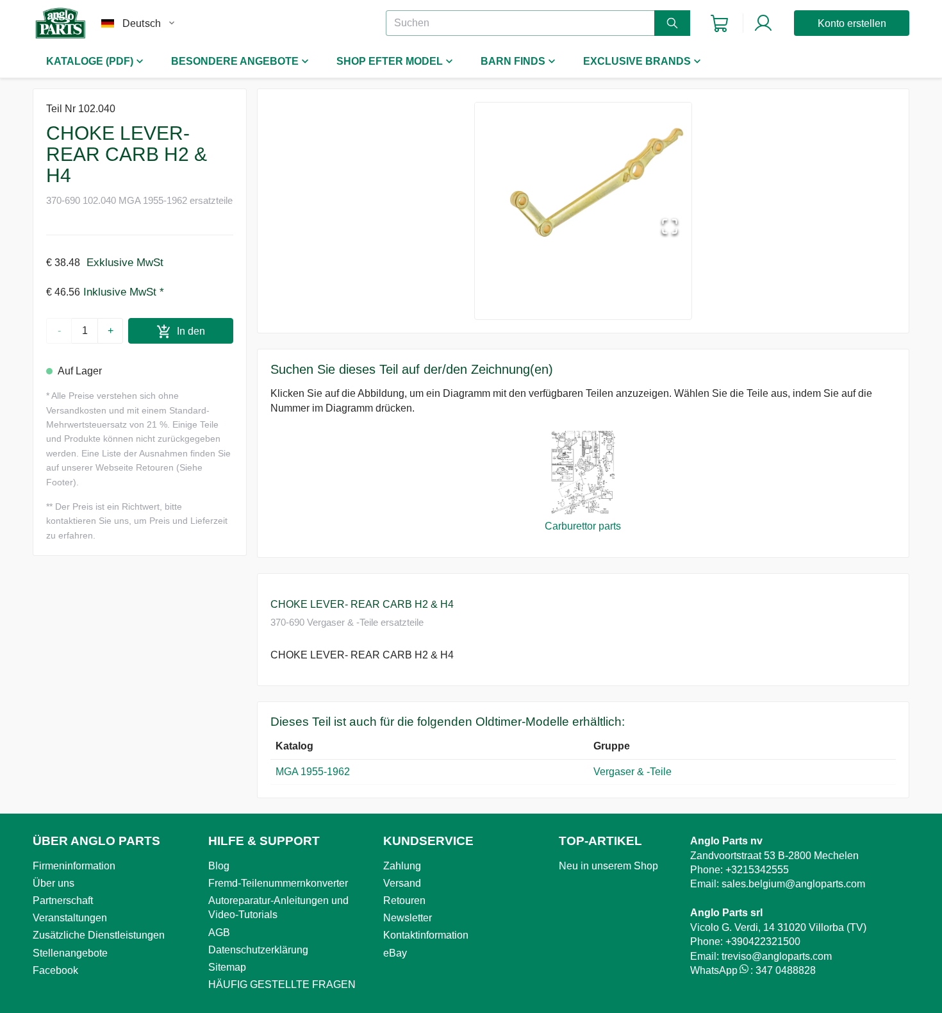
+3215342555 (757, 869)
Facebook (55, 970)
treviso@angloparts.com (777, 956)
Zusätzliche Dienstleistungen (99, 935)
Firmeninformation (74, 865)
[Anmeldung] (763, 23)
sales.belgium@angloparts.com (793, 883)
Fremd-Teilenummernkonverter (278, 883)
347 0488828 (786, 970)
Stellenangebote (70, 953)
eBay (395, 953)
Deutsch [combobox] (141, 23)
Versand (402, 883)
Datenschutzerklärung (258, 949)
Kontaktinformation (425, 935)
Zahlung (402, 865)
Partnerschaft (63, 900)
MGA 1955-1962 (313, 771)
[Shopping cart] (719, 23)
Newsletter (407, 917)
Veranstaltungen (70, 917)
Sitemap (227, 967)
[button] (583, 176)
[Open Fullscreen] (669, 227)
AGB (219, 932)
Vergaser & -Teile (633, 771)
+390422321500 (762, 941)
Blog (218, 865)
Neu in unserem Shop (608, 865)
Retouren (404, 900)
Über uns (53, 883)
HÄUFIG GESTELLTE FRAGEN (282, 984)
